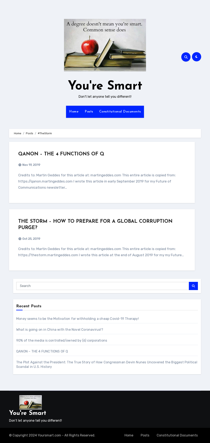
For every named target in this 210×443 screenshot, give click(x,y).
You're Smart (105, 86)
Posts (89, 111)
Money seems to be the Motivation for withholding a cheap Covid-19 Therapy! (77, 319)
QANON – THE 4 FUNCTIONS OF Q (61, 154)
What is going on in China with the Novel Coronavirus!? (59, 330)
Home (74, 111)
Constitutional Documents (120, 111)
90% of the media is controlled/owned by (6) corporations (61, 340)
